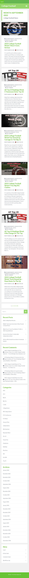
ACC (4, 394)
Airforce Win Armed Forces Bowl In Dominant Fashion (13, 340)
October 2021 (6, 494)
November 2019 (6, 512)
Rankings (5, 446)
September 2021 (7, 498)
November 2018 (6, 533)
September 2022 (7, 484)
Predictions (13, 40)
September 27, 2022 (9, 94)
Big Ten (5, 401)
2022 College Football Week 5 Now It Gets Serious (12, 46)
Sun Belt (5, 457)
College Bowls (6, 408)
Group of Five (18, 38)
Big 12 (4, 397)
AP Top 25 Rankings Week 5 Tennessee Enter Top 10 (14, 91)
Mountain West (6, 432)
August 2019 (6, 523)
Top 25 (14, 86)
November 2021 (6, 491)
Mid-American (6, 429)
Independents (6, 425)
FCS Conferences (7, 415)
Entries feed (6, 553)
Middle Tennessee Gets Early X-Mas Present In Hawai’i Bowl (13, 324)
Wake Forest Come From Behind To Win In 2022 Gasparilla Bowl (13, 329)
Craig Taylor (19, 50)
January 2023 (6, 470)
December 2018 (6, 530)
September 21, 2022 (9, 190)
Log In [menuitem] (2, 1)
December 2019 (6, 508)
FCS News (5, 418)
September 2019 (7, 519)
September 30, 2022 (9, 50)
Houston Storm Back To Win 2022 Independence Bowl (11, 335)
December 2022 (6, 473)
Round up (12, 132)
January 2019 (6, 526)
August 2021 (6, 501)
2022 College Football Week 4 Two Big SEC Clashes (12, 185)
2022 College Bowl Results (9, 320)
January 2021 (6, 505)
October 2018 (6, 537)
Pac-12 (4, 436)
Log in (4, 550)
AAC (4, 390)
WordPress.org (6, 560)
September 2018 (7, 540)
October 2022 (6, 480)
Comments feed (6, 557)
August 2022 (6, 487)
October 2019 (6, 516)
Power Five (7, 40)
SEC (11, 86)
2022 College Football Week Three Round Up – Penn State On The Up (13, 279)
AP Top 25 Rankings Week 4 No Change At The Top (14, 232)
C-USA (4, 404)
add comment (9, 41)
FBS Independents (10, 38)
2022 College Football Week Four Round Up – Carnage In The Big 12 (12, 138)
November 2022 (6, 477)
